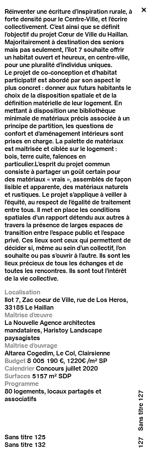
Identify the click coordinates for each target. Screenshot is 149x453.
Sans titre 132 (25, 444)
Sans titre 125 (25, 437)
